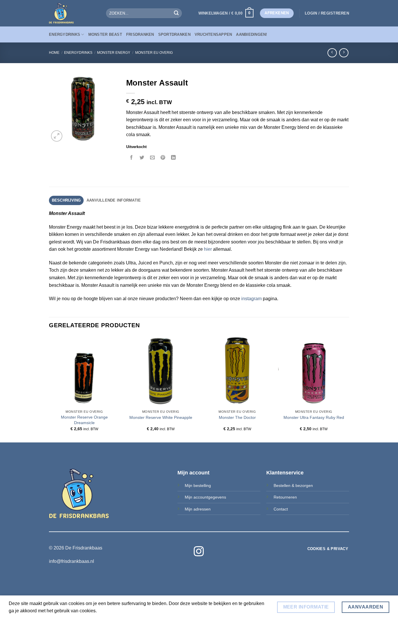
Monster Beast (105, 34)
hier (208, 249)
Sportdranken (174, 34)
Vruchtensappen (213, 34)
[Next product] (332, 52)
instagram (251, 298)
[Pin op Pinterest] (163, 158)
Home (54, 53)
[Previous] (49, 388)
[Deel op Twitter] (142, 158)
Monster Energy (113, 53)
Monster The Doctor (237, 417)
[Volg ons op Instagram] (199, 552)
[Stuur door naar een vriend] (152, 158)
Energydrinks (64, 34)
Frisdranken (140, 34)
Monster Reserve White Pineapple (160, 417)
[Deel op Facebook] (131, 158)
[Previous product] (343, 52)
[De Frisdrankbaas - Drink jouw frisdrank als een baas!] (73, 13)
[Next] (348, 388)
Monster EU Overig (154, 53)
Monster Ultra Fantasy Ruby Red (313, 417)
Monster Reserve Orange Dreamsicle (84, 420)
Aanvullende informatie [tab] (114, 200)
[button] (225, 13)
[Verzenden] (177, 13)
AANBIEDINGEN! (251, 34)
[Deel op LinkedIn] (173, 158)
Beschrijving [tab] (66, 200)
